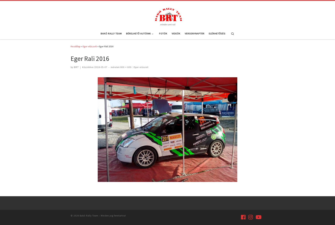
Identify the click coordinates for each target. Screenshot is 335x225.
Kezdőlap (76, 46)
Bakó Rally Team (89, 215)
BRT (76, 67)
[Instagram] (250, 217)
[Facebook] (243, 217)
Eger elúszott (90, 46)
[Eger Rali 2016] (167, 129)
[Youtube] (259, 217)
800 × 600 (126, 67)
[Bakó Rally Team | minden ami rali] (167, 14)
